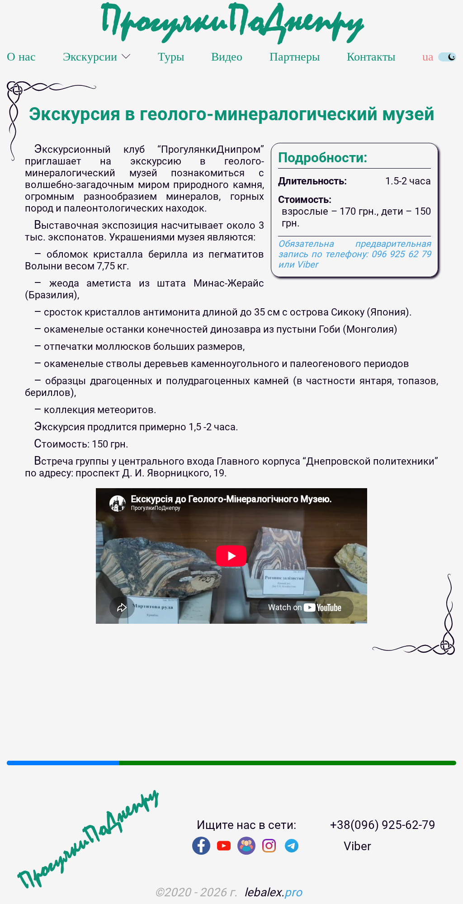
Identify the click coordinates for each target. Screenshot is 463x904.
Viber (357, 846)
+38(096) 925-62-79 (382, 825)
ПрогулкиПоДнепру (231, 20)
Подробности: (322, 157)
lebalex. (273, 892)
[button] (13, 749)
